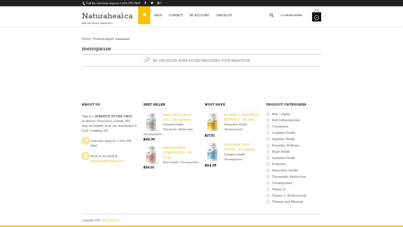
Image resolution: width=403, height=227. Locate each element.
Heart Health (171, 162)
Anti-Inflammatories (286, 120)
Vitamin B (278, 189)
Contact (176, 15)
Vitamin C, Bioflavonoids (289, 196)
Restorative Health (235, 124)
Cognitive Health (283, 133)
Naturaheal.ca (107, 16)
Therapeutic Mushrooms (177, 129)
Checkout (224, 15)
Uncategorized (152, 134)
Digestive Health (234, 154)
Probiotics (279, 164)
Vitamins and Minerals (287, 202)
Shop (158, 15)
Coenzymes (280, 126)
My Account (199, 15)
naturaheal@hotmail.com (107, 161)
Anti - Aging (280, 114)
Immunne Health (173, 124)
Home (86, 39)
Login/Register (291, 15)
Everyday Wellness (285, 145)
